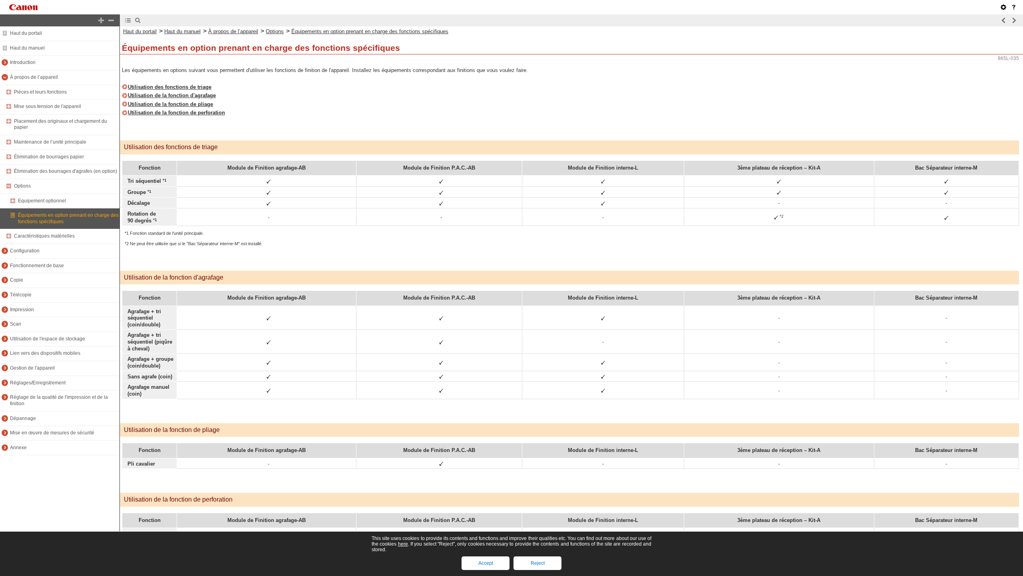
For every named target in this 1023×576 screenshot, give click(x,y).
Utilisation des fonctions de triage (169, 87)
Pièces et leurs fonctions (40, 92)
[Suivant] (1013, 20)
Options (22, 186)
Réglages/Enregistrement (38, 383)
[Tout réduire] (111, 20)
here (403, 544)
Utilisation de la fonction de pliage (170, 104)
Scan (15, 324)
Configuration (25, 251)
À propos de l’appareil (34, 77)
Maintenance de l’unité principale (50, 142)
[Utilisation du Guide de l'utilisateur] (1013, 7)
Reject (538, 563)
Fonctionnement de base (37, 265)
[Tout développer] (101, 20)
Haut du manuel (27, 48)
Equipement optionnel (42, 201)
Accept (485, 563)
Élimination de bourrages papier (49, 157)
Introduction (23, 62)
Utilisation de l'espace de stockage (47, 339)
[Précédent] (1003, 20)
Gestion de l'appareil (32, 368)
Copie (16, 280)
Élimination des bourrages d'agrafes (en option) (65, 171)
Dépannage (23, 418)
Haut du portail (26, 33)
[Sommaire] (127, 20)
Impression (22, 309)
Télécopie (21, 295)
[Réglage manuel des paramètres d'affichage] (1003, 7)
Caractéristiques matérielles (44, 236)
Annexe (18, 447)
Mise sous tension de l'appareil (47, 106)
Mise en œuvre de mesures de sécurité (52, 433)
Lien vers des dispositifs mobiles (45, 353)
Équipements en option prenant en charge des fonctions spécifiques (369, 31)
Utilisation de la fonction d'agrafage (172, 95)
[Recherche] (137, 20)
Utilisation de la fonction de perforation (176, 113)
